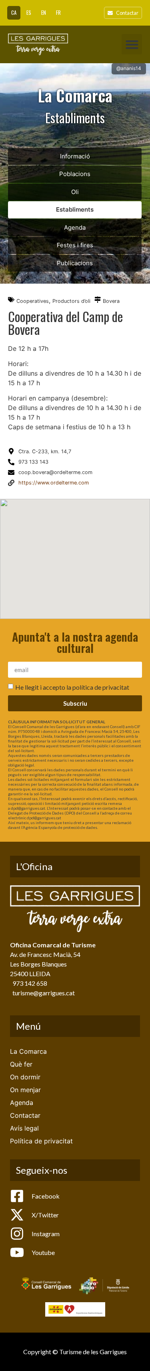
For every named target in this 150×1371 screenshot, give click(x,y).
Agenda (75, 227)
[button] (132, 44)
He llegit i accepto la (72, 687)
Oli (75, 192)
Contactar (25, 1115)
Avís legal (24, 1128)
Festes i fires (75, 245)
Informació (75, 156)
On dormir (25, 1077)
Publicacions (75, 263)
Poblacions (74, 174)
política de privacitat (100, 687)
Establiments (75, 209)
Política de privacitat (41, 1141)
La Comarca (28, 1051)
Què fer (21, 1064)
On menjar (25, 1090)
